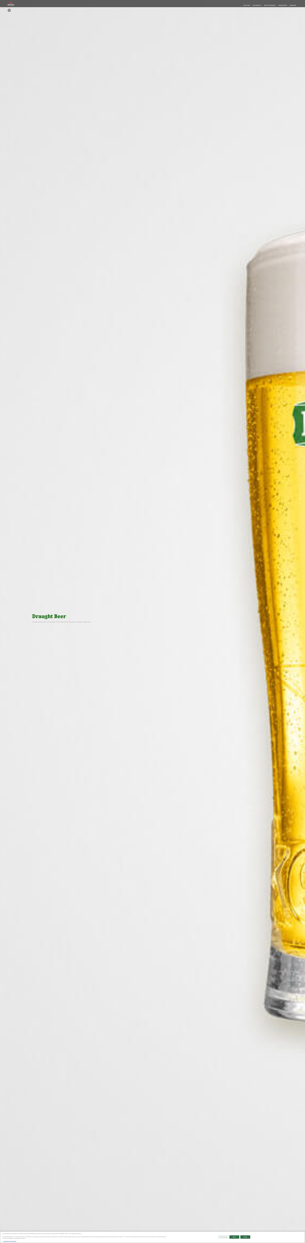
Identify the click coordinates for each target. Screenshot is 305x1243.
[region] (152, 1237)
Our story (247, 5)
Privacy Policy (13, 1241)
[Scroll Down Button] (152, 1120)
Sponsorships (282, 5)
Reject (234, 1237)
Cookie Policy (6, 1241)
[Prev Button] (6, 621)
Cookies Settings (223, 1237)
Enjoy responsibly (270, 5)
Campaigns (293, 5)
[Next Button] (299, 621)
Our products (257, 5)
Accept (245, 1237)
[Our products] (10, 10)
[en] (11, 3)
